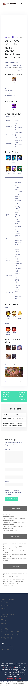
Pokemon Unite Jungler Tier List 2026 (13, 581)
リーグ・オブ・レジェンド (8, 602)
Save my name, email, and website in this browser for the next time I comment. (13, 492)
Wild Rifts (4, 629)
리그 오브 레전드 (5, 605)
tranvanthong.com (22, 681)
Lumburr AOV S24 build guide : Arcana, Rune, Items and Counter (7, 396)
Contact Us (10, 678)
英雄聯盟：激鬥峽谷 (6, 638)
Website (7, 481)
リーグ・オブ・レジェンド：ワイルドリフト (13, 631)
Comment (8, 449)
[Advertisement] (14, 26)
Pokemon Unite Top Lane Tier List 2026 (13, 579)
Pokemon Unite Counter (7, 649)
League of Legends (7, 599)
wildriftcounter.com (21, 683)
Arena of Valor (14, 67)
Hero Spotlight (10, 94)
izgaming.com (3, 683)
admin (8, 37)
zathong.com (13, 681)
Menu (23, 4)
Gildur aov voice (10, 95)
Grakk (8, 351)
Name (7, 466)
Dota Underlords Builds (7, 646)
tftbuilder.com (3, 685)
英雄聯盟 (3, 608)
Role (7, 88)
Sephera (20, 351)
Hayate (14, 360)
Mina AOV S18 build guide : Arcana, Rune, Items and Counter (21, 396)
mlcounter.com (12, 683)
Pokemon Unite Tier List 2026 (11, 577)
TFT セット (4, 616)
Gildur (14, 82)
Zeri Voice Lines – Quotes (10, 530)
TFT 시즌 (3, 620)
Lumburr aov (15, 364)
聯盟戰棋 (3, 623)
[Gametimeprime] (10, 4)
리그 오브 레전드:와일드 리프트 (9, 634)
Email (7, 473)
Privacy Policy (17, 678)
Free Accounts (11, 667)
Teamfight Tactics (7, 614)
